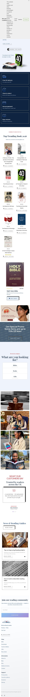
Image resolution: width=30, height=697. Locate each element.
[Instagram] (4, 695)
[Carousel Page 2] (14, 511)
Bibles (15, 365)
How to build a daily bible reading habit (14, 579)
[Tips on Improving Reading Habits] (15, 540)
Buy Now (14, 298)
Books (15, 371)
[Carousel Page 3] (15, 511)
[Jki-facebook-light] (1, 695)
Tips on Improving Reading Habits (14, 550)
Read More (7, 556)
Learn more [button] (15, 19)
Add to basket (9, 165)
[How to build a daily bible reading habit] (15, 568)
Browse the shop (15, 49)
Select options (22, 210)
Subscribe (15, 615)
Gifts (15, 376)
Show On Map (6, 634)
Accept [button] (26, 19)
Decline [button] (20, 19)
